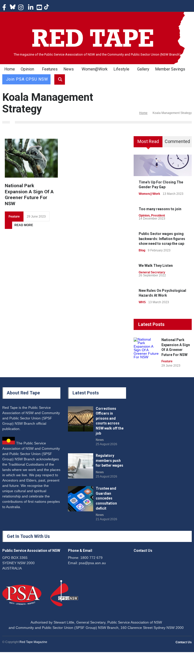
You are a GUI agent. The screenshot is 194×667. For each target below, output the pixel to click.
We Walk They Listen (156, 266)
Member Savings (170, 69)
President (158, 215)
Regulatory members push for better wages (109, 460)
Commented (177, 141)
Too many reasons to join (160, 209)
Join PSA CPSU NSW (27, 79)
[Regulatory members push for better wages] (80, 466)
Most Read (148, 141)
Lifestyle (121, 69)
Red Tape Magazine (33, 642)
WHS (142, 302)
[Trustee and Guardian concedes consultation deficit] (80, 498)
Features (50, 69)
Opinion (27, 69)
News (68, 69)
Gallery (143, 69)
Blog (142, 250)
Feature (14, 216)
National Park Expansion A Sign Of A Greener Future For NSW (29, 194)
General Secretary (152, 272)
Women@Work (95, 69)
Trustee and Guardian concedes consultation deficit (106, 498)
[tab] (148, 143)
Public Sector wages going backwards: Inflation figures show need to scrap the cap (162, 239)
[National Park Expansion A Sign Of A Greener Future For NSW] (31, 158)
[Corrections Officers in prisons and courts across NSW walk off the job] (80, 419)
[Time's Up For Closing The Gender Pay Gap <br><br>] (163, 165)
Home (9, 69)
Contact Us (184, 642)
